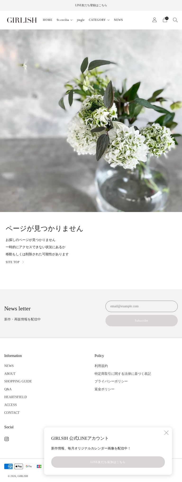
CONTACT (12, 413)
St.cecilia (63, 20)
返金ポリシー (104, 389)
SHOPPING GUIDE (18, 381)
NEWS (118, 20)
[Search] (175, 19)
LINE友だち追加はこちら (108, 462)
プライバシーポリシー (111, 381)
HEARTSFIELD (15, 397)
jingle (81, 20)
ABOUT (10, 374)
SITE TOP (13, 262)
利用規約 (101, 366)
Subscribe (141, 320)
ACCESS (10, 405)
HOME (47, 20)
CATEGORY (97, 20)
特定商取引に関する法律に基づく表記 (123, 374)
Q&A (8, 389)
